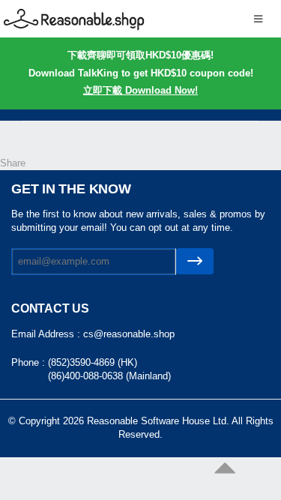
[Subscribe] (195, 261)
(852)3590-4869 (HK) (92, 362)
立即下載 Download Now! (140, 90)
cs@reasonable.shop (129, 334)
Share (12, 163)
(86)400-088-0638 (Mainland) (109, 376)
